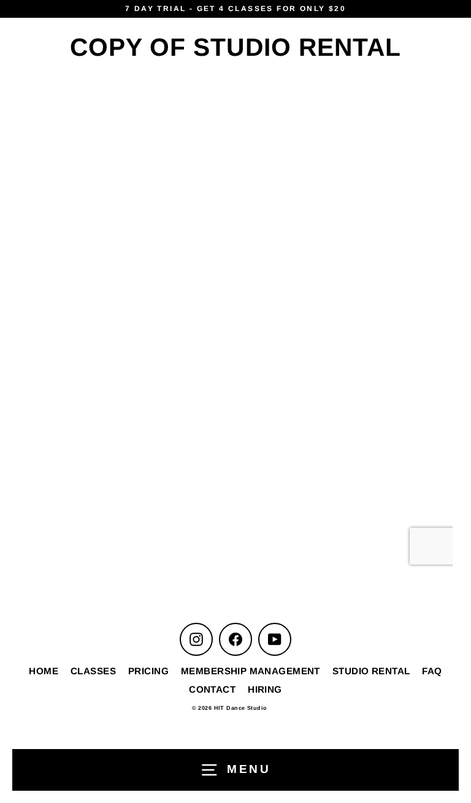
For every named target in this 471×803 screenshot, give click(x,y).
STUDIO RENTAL (371, 671)
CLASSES (93, 671)
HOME (43, 671)
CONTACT (212, 689)
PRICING (148, 671)
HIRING (265, 689)
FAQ (432, 671)
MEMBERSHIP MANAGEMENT (250, 671)
